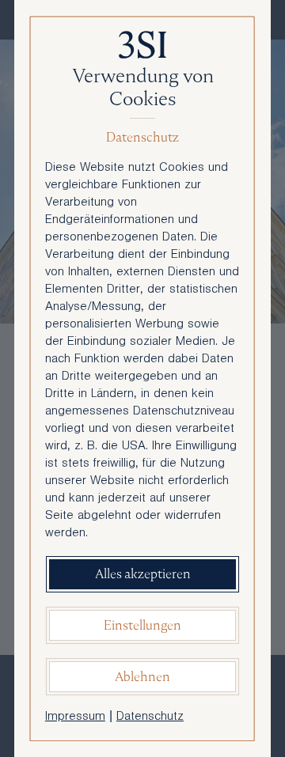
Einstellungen (142, 625)
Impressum (75, 717)
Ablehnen (142, 676)
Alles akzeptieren (143, 574)
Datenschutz (150, 717)
